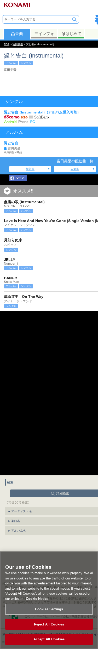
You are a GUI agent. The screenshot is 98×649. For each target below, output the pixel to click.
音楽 (19, 33)
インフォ (46, 33)
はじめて (73, 33)
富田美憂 (18, 44)
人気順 (75, 168)
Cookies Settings (49, 609)
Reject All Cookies (49, 624)
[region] (49, 600)
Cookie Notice (37, 599)
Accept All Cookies (49, 639)
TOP (6, 44)
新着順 (30, 168)
